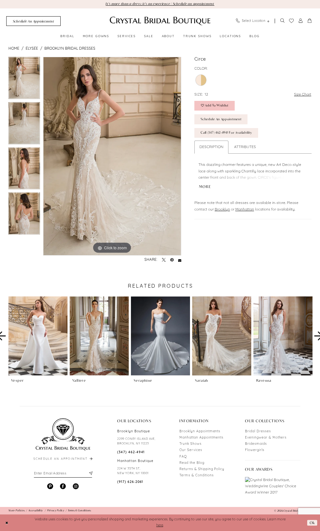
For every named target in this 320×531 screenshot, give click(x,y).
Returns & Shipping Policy (201, 469)
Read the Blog (191, 463)
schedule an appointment (61, 459)
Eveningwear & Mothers (266, 437)
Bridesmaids (256, 444)
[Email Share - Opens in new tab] (179, 260)
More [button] (205, 187)
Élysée (32, 49)
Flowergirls (254, 450)
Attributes (245, 147)
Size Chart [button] (302, 95)
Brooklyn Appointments (199, 431)
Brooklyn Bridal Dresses (69, 49)
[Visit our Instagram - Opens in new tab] (76, 486)
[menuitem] (33, 21)
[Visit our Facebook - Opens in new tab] (63, 486)
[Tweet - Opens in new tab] (164, 260)
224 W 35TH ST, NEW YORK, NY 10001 (133, 471)
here (159, 525)
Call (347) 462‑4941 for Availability (226, 133)
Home (13, 49)
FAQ (183, 457)
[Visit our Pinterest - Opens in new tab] (50, 486)
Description (211, 147)
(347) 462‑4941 (131, 452)
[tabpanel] (24, 79)
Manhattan (244, 209)
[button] (300, 21)
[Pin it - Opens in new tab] (171, 260)
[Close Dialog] (7, 523)
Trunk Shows (190, 444)
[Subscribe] (90, 473)
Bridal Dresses (258, 431)
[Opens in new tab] (272, 486)
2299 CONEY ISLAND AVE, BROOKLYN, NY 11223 (136, 441)
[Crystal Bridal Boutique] (160, 21)
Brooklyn (222, 209)
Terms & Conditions (196, 475)
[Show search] (282, 21)
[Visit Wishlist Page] (291, 21)
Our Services (190, 450)
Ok (312, 522)
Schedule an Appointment (221, 119)
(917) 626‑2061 (130, 482)
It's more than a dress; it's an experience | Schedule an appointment (160, 4)
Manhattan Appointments (201, 437)
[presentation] (38, 336)
